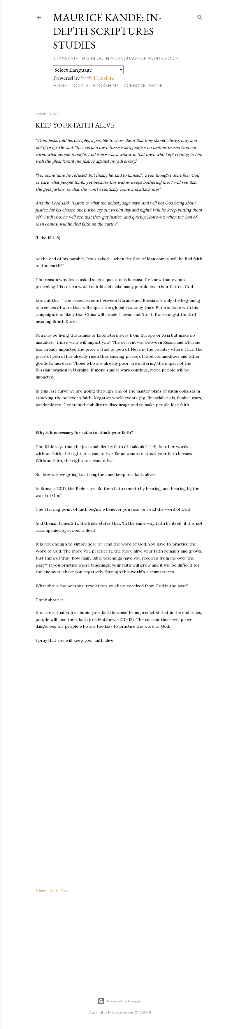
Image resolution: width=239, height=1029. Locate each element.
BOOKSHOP (105, 85)
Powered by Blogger (124, 1001)
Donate (79, 85)
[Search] (199, 16)
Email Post (59, 890)
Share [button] (40, 890)
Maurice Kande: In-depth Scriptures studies (107, 31)
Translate (103, 78)
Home (60, 85)
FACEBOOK (133, 85)
